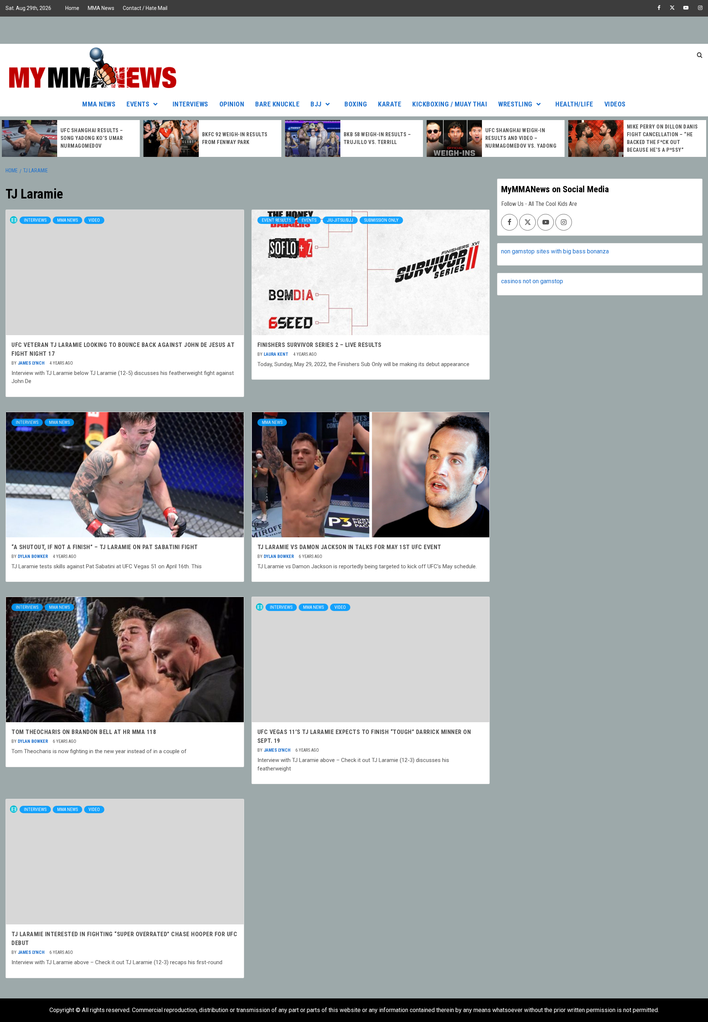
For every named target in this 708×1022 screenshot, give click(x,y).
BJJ (316, 104)
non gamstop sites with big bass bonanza (555, 251)
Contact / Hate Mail (145, 8)
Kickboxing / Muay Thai (449, 104)
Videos (615, 104)
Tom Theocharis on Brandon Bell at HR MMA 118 (83, 731)
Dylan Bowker (33, 556)
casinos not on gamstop (532, 281)
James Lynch (32, 363)
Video (94, 220)
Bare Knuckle (277, 104)
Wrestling (515, 104)
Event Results (276, 220)
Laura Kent (276, 354)
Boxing (355, 104)
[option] (71, 138)
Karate (389, 104)
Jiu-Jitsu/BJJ (340, 220)
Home (72, 8)
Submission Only (381, 220)
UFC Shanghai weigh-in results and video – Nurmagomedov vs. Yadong (521, 138)
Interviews (190, 104)
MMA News (101, 8)
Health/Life (574, 104)
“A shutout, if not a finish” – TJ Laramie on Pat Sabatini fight (104, 547)
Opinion (231, 104)
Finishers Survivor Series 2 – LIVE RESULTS (319, 344)
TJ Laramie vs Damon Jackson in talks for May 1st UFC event (349, 547)
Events (137, 104)
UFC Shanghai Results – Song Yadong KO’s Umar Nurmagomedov (91, 138)
